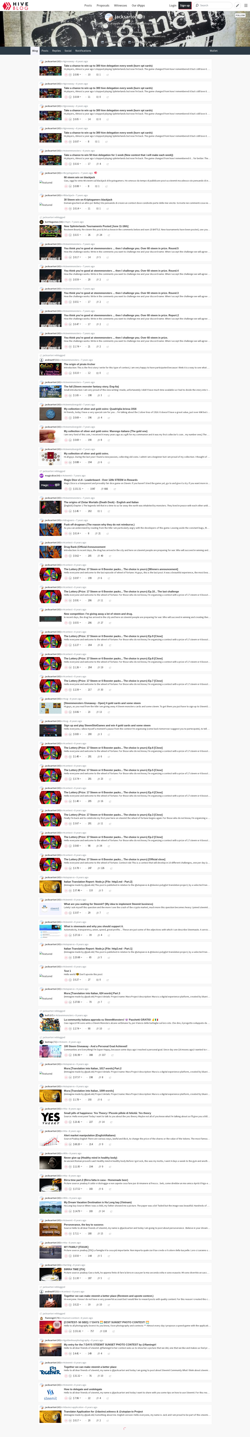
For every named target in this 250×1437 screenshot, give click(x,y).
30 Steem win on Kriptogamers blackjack (88, 199)
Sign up (185, 5)
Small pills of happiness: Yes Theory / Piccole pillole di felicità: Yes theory (107, 1113)
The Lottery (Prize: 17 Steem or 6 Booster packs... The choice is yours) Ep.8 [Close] (113, 658)
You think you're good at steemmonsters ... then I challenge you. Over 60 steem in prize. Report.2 (121, 315)
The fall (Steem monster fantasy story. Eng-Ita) (91, 386)
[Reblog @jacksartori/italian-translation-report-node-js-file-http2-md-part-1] (109, 957)
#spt (67, 221)
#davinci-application (73, 1407)
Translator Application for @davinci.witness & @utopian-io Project (103, 1411)
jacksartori (51, 61)
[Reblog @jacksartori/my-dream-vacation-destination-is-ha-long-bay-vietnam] (111, 1211)
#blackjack (68, 195)
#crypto (70, 1433)
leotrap (49, 1041)
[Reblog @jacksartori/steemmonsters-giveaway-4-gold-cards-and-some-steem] (109, 712)
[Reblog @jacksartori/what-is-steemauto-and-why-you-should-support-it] (109, 935)
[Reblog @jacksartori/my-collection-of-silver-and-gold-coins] (109, 462)
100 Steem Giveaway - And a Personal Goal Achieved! (95, 1046)
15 (102, 1233)
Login (172, 5)
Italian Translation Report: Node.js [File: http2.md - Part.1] (98, 948)
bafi (47, 1015)
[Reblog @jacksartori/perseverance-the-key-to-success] (110, 1233)
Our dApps (138, 5)
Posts (88, 5)
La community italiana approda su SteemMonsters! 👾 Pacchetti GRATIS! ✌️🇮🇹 (111, 1019)
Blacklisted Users (92, 36)
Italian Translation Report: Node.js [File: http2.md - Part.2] (98, 881)
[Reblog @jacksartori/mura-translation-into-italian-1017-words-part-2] (110, 1077)
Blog (35, 50)
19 (102, 667)
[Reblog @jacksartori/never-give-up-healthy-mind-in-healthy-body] (110, 1166)
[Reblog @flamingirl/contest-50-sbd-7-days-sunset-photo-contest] (113, 1331)
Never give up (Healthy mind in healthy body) (90, 1157)
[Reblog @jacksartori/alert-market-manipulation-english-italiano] (110, 1144)
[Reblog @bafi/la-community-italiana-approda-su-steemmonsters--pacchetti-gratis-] (109, 1028)
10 (100, 1028)
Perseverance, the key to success (83, 1224)
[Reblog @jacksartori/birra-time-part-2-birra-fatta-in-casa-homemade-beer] (110, 1188)
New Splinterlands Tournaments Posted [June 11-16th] (96, 226)
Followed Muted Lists (155, 36)
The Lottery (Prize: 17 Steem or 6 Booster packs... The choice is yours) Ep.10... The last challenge (121, 591)
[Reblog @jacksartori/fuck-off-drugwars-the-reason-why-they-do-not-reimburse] (107, 533)
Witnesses (120, 5)
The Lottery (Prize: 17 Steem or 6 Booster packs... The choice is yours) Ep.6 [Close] (113, 747)
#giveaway (68, 61)
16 (102, 801)
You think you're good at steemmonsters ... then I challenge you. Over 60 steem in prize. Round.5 (121, 248)
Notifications (83, 50)
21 (99, 533)
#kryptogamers (71, 172)
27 (102, 622)
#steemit (67, 475)
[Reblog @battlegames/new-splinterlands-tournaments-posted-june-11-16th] (109, 234)
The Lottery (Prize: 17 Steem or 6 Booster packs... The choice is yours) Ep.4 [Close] (113, 792)
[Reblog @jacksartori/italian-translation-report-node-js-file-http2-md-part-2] (110, 890)
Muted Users (110, 36)
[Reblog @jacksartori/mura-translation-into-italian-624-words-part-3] (109, 1002)
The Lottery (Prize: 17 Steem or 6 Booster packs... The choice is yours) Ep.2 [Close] (113, 837)
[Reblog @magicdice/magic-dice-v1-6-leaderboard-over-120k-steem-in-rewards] (114, 488)
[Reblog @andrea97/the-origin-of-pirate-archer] (107, 372)
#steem (63, 1041)
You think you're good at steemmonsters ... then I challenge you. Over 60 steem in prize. (116, 337)
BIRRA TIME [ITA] (74, 1269)
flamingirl (50, 1317)
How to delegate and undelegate (83, 1389)
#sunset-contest (70, 1317)
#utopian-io (69, 877)
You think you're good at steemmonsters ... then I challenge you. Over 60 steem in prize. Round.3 (121, 293)
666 (106, 488)
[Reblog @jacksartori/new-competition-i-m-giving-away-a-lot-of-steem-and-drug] (110, 622)
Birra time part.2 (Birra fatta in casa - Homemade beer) (96, 1180)
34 (100, 845)
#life (65, 1153)
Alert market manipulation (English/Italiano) (89, 1135)
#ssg (65, 698)
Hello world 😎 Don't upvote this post (83, 974)
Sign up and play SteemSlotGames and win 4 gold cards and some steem (107, 725)
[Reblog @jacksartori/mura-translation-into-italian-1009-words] (109, 1099)
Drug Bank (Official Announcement (84, 546)
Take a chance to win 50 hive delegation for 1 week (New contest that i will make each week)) (118, 155)
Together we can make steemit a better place (90, 1366)
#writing (67, 1264)
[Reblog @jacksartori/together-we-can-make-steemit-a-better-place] (110, 1375)
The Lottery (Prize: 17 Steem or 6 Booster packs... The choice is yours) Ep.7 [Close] (113, 680)
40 (102, 555)
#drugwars (68, 520)
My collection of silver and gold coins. (86, 453)
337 (103, 1055)
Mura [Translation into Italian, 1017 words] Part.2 (92, 1068)
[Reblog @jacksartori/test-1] (107, 979)
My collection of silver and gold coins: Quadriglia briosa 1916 (100, 408)
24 (100, 234)
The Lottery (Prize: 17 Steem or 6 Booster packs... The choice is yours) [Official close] (114, 859)
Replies (56, 50)
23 (102, 778)
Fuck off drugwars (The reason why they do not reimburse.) (99, 524)
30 (102, 689)
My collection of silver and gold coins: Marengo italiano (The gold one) (105, 431)
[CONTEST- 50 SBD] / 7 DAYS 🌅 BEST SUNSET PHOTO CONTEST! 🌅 (106, 1322)
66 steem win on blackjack (79, 177)
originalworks (52, 1433)
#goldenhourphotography (76, 1340)
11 (102, 600)
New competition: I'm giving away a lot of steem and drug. (98, 613)
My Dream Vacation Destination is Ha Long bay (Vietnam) (98, 1202)
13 (100, 712)
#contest (67, 542)
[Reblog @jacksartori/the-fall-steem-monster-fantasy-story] (109, 395)
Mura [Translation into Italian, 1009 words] (89, 1090)
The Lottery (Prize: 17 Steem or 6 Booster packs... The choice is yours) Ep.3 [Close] (113, 814)
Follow (240, 15)
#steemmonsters (72, 150)
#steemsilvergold (72, 404)
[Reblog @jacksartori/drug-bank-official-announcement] (110, 555)
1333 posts (120, 32)
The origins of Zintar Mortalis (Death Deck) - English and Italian (101, 502)
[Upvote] (67, 74)
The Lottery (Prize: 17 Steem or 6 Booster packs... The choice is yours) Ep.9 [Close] (113, 636)
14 (103, 1121)
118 (105, 1331)
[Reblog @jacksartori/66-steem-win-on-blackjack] (106, 186)
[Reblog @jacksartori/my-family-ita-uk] (109, 1255)
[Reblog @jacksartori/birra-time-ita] (109, 1278)
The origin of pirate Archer (79, 364)
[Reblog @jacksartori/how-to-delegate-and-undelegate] (107, 1398)
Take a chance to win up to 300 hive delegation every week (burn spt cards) (108, 65)
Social (68, 50)
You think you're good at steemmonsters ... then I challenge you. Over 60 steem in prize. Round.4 (121, 270)
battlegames (52, 221)
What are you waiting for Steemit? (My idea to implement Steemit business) (108, 904)
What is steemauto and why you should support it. (93, 926)
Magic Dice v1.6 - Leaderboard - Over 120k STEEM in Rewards (101, 479)
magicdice (50, 475)
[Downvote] (70, 74)
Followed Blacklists (130, 36)
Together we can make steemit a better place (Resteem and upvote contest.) (108, 1295)
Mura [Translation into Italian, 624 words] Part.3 (92, 993)
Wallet (214, 50)
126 (102, 868)
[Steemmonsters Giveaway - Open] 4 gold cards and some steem (102, 703)
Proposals (103, 5)
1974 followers (103, 32)
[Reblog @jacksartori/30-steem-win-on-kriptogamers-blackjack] (107, 208)
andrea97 (50, 359)
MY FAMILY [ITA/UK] (76, 1246)
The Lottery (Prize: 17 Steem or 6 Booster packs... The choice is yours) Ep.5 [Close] (113, 770)
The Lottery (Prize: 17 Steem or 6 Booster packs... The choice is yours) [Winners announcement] (121, 569)
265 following (136, 32)
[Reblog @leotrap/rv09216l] (112, 1055)
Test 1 (67, 970)
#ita (65, 1108)
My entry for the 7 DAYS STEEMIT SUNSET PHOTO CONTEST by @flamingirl (110, 1344)
